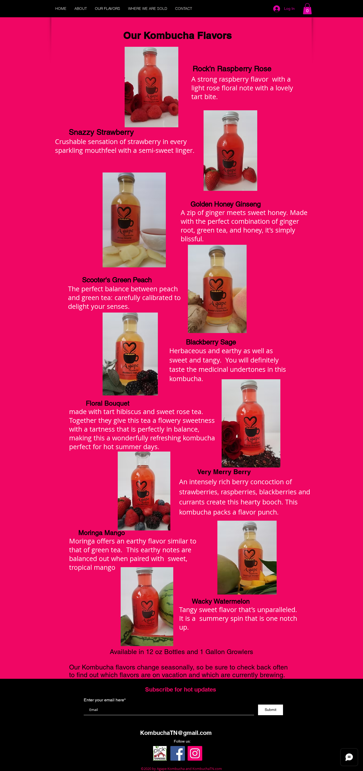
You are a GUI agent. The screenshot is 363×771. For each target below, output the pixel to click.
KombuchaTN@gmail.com (176, 732)
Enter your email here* (105, 700)
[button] (307, 8)
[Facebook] (177, 753)
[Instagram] (195, 753)
